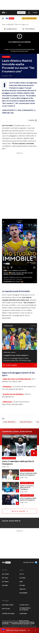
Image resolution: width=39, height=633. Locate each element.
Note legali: (5, 600)
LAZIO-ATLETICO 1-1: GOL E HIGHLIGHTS (17, 110)
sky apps (23, 578)
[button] (16, 630)
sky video (5, 581)
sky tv (22, 574)
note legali (6, 608)
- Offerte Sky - (7, 402)
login (35, 12)
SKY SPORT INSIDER (29, 18)
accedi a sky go (28, 562)
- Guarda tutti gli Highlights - (13, 394)
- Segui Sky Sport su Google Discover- (17, 379)
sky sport (5, 574)
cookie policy (24, 605)
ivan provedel (26, 422)
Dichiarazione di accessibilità (25, 609)
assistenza (26, 623)
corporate (23, 613)
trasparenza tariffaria (17, 623)
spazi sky (23, 589)
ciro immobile (9, 422)
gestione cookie (7, 605)
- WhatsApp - (7, 386)
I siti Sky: (4, 570)
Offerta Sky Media (8, 613)
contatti (32, 623)
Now (21, 581)
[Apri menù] (3, 18)
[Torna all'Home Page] (10, 18)
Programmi (23, 593)
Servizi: (22, 570)
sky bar (22, 585)
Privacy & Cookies (13, 622)
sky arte (5, 585)
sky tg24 (5, 578)
